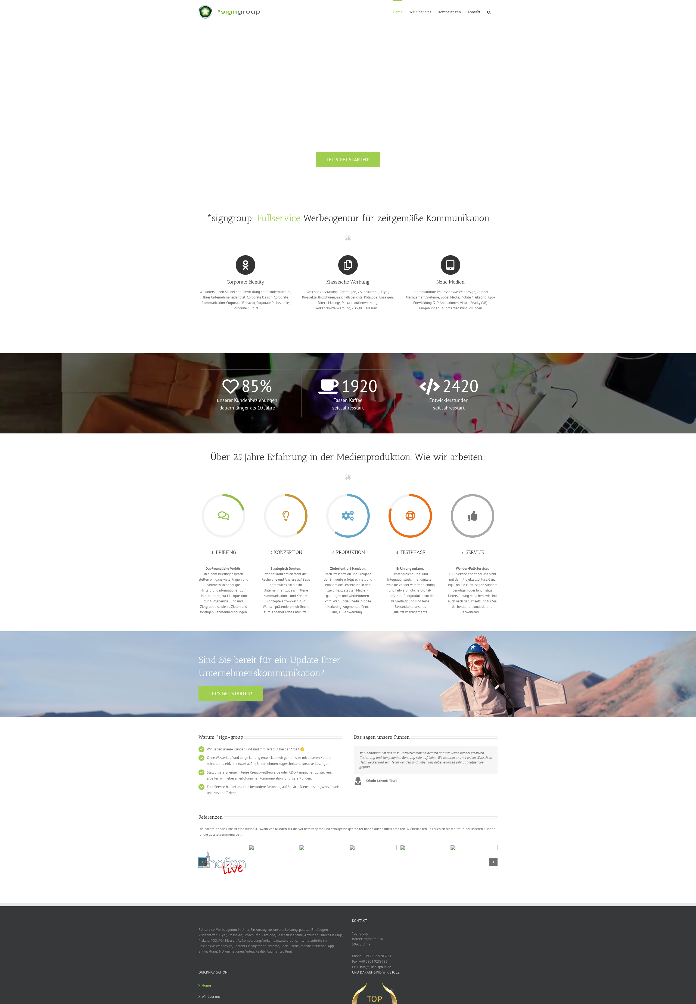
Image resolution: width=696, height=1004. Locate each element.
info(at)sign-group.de (375, 967)
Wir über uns (211, 996)
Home (206, 985)
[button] (489, 11)
